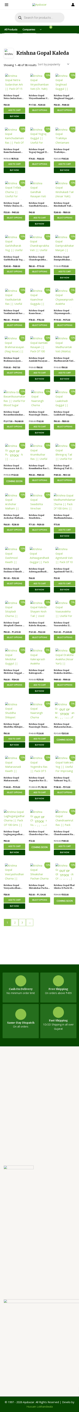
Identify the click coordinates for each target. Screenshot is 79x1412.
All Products (10, 29)
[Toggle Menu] (39, 29)
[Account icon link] (72, 5)
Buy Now (14, 116)
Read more (14, 481)
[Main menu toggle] (7, 5)
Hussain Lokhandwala (39, 1406)
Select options (39, 110)
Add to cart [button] (14, 110)
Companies (29, 29)
